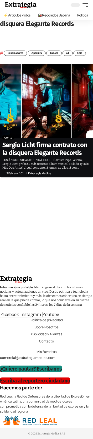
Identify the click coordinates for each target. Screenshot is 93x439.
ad (67, 53)
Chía (79, 53)
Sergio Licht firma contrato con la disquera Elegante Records (44, 148)
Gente (8, 137)
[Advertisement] (46, 228)
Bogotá (54, 53)
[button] (84, 5)
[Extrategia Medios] (20, 5)
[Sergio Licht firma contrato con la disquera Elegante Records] (46, 101)
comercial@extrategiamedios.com (27, 358)
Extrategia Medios (39, 173)
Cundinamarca (15, 53)
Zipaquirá (36, 53)
